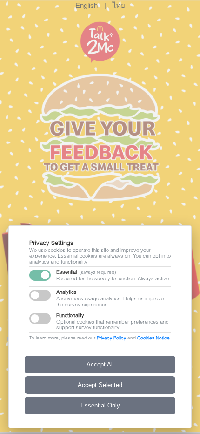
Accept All (100, 364)
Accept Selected (100, 385)
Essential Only (100, 405)
